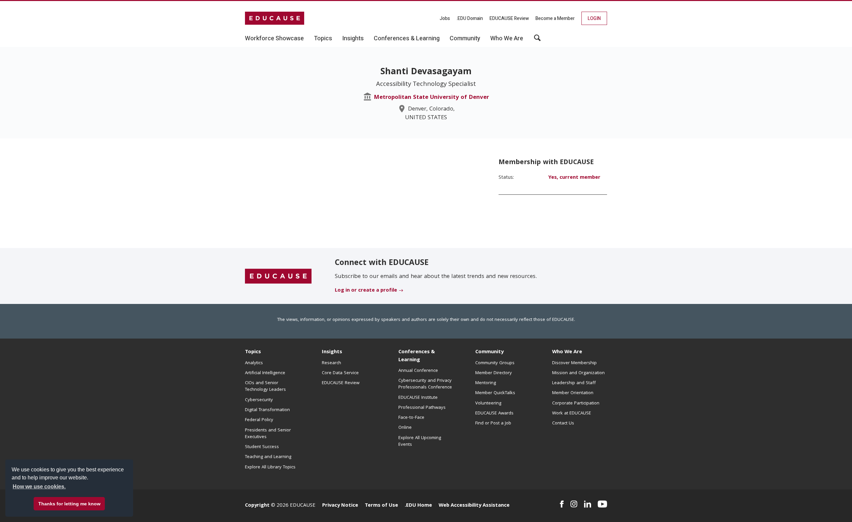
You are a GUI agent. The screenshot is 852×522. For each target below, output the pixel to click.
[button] (537, 40)
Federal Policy (259, 420)
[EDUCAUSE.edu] (274, 18)
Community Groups (495, 363)
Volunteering (488, 403)
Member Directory (493, 373)
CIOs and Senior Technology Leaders (265, 386)
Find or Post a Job (493, 423)
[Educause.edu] (278, 276)
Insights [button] (353, 38)
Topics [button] (323, 38)
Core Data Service (340, 373)
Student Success (262, 447)
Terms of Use (381, 505)
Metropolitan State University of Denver (431, 98)
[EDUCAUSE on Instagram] (573, 504)
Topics (253, 352)
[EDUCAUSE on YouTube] (602, 504)
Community (489, 352)
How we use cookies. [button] (39, 486)
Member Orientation (572, 393)
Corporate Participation (575, 403)
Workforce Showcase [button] (274, 38)
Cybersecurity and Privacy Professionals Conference (425, 384)
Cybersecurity (259, 400)
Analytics (254, 363)
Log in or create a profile (366, 290)
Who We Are (567, 352)
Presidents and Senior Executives (268, 434)
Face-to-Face (411, 417)
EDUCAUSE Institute (418, 397)
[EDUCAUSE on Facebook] (561, 504)
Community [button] (465, 38)
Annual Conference (418, 371)
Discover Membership (574, 363)
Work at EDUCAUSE (571, 413)
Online (405, 427)
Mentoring (485, 383)
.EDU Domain (470, 18)
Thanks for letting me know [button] (69, 503)
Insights (332, 352)
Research (331, 363)
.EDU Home (418, 505)
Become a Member (555, 18)
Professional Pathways (422, 407)
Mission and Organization (578, 373)
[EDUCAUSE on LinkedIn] (587, 504)
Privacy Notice (340, 505)
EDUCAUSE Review (509, 18)
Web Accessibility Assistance (474, 505)
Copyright (257, 505)
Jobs (445, 18)
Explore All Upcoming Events (419, 441)
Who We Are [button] (506, 38)
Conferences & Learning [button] (407, 38)
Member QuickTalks (495, 393)
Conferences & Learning (416, 356)
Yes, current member (574, 177)
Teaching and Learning (268, 457)
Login (594, 18)
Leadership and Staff (574, 383)
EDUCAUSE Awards (494, 413)
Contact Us (563, 423)
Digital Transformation (267, 410)
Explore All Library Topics (270, 467)
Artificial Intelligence (265, 373)
